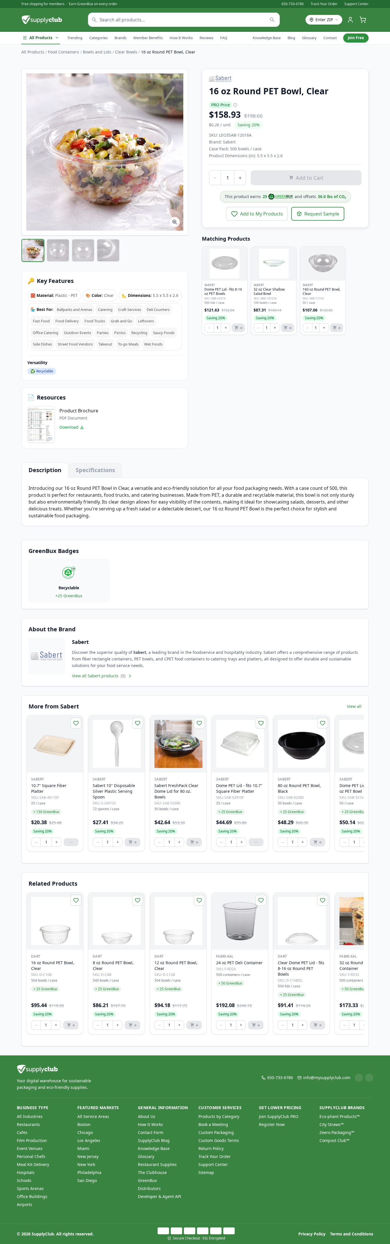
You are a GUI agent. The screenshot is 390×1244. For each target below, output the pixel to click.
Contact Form (150, 1132)
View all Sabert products (98, 675)
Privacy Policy (311, 1234)
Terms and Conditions (351, 1234)
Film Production (32, 1140)
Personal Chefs (31, 1156)
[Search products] (272, 20)
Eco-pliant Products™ (339, 1116)
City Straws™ (331, 1124)
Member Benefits (148, 37)
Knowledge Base (267, 37)
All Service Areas (93, 1116)
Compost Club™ (334, 1140)
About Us (146, 1116)
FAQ (223, 37)
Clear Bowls (126, 52)
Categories (98, 37)
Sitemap (206, 1172)
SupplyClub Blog (154, 1140)
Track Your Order (324, 4)
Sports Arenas (30, 1188)
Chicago (85, 1132)
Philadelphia (89, 1172)
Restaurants (28, 1124)
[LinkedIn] (359, 1078)
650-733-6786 (293, 4)
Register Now (272, 1124)
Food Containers (63, 52)
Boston (84, 1124)
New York (86, 1164)
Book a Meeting (213, 1124)
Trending (75, 37)
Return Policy (211, 1148)
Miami (83, 1148)
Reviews (206, 37)
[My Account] (350, 19)
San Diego (87, 1180)
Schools (24, 1180)
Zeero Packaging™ (336, 1132)
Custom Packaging (216, 1132)
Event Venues (30, 1148)
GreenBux (147, 1180)
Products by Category (218, 1116)
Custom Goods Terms (218, 1140)
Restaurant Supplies (157, 1164)
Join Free (356, 37)
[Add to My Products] (76, 723)
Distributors (149, 1188)
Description (45, 470)
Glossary (309, 37)
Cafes (22, 1132)
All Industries (30, 1116)
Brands (120, 37)
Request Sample (321, 214)
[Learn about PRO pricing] (235, 105)
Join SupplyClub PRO (278, 1116)
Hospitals (26, 1172)
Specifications (95, 470)
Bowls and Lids (97, 52)
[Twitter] (369, 1078)
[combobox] (184, 20)
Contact (330, 37)
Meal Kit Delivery (33, 1164)
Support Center (356, 4)
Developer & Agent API (159, 1196)
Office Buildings (32, 1196)
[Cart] (363, 19)
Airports (24, 1204)
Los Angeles (88, 1140)
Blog (291, 37)
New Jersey (87, 1156)
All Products (41, 37)
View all (354, 706)
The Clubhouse (152, 1172)
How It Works (181, 37)
